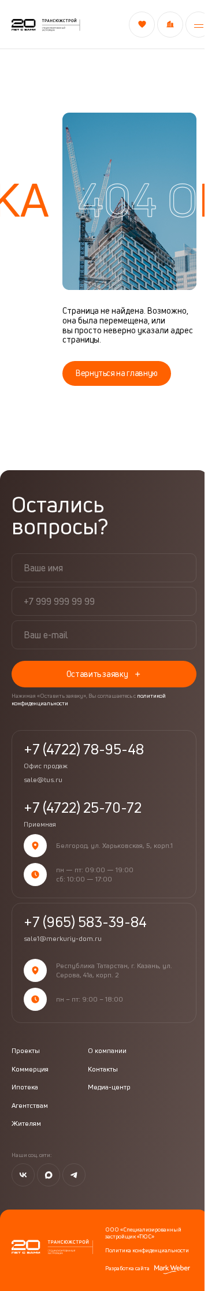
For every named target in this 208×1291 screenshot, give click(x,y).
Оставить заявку (97, 673)
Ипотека (25, 1087)
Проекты (26, 1050)
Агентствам (30, 1105)
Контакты (103, 1069)
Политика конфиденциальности (147, 1250)
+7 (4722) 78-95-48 (84, 756)
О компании (107, 1050)
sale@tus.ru (43, 780)
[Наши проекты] (170, 25)
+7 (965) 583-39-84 (85, 922)
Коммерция (30, 1069)
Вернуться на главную (117, 372)
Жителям (26, 1123)
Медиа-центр (109, 1087)
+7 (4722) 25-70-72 (83, 814)
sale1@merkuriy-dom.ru (63, 939)
